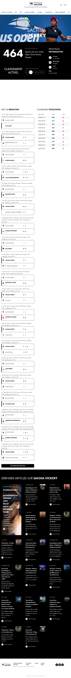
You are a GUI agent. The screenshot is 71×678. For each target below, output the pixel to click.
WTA (21, 12)
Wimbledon (48, 12)
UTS (69, 12)
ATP (16, 12)
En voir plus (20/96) (17, 466)
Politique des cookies (28, 663)
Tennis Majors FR (35, 3)
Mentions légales (43, 663)
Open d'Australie (60, 12)
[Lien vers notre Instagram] (62, 665)
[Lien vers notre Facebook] (57, 665)
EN (66, 5)
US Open (39, 12)
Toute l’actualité (6, 12)
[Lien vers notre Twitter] (59, 665)
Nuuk (43, 676)
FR (64, 5)
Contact (36, 663)
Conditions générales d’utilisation (17, 663)
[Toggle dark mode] (61, 5)
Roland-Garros (30, 12)
